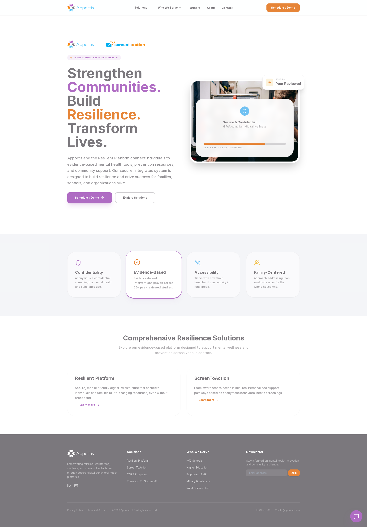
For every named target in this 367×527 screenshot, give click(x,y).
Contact (227, 7)
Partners (194, 7)
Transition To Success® (142, 481)
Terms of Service (97, 510)
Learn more (87, 404)
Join (294, 472)
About (211, 7)
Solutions (140, 7)
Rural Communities (198, 488)
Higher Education (197, 467)
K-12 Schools (194, 460)
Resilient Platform (138, 460)
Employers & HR (197, 474)
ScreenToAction (137, 467)
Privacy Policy (75, 510)
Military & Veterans (198, 481)
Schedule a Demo (283, 7)
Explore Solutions (135, 197)
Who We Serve (168, 7)
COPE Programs (137, 474)
